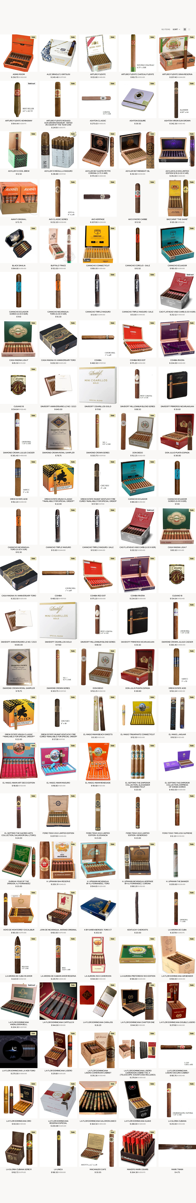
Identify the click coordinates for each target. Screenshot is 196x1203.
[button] (176, 29)
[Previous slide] (4, 53)
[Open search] (6, 8)
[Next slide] (33, 53)
